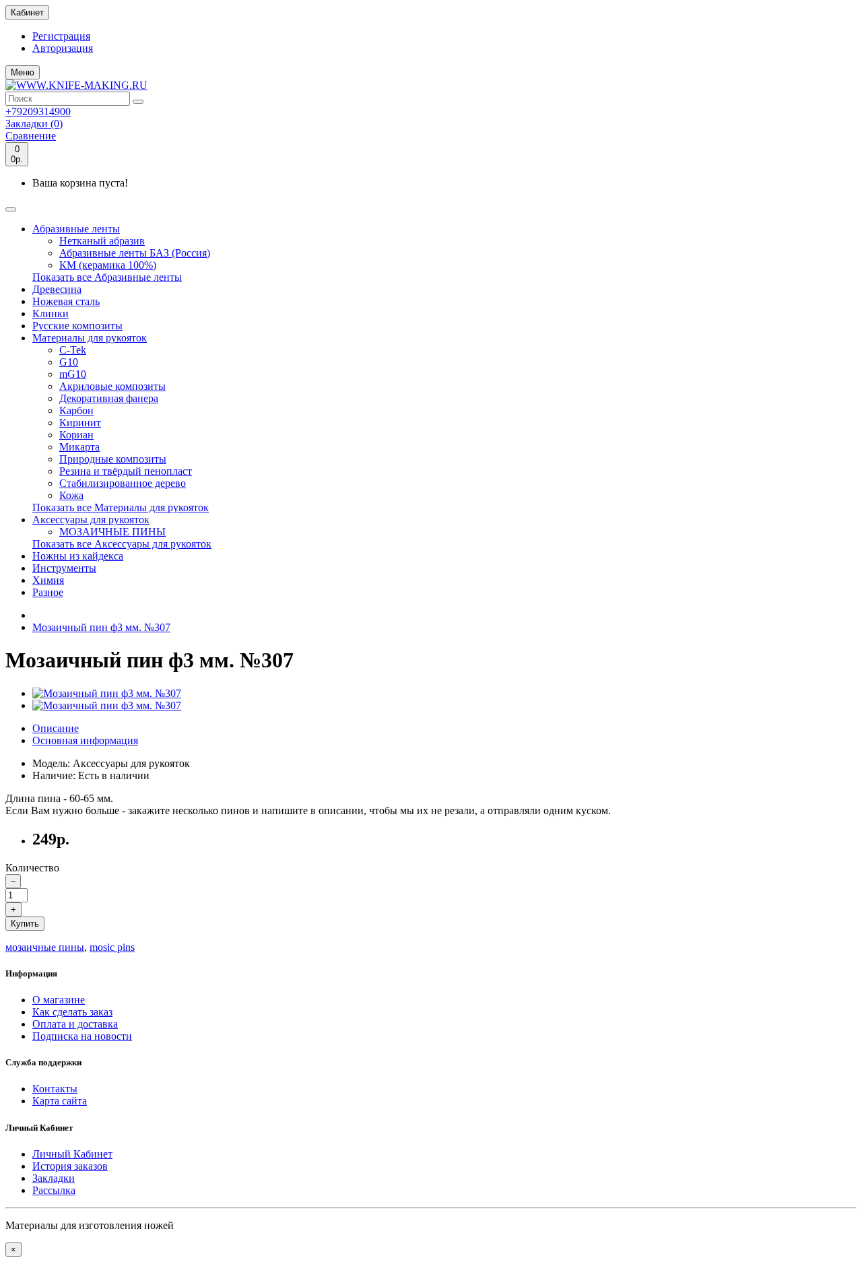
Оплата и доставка (75, 1024)
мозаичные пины (44, 947)
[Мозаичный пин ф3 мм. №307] (106, 693)
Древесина (56, 289)
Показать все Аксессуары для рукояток (121, 544)
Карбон (76, 410)
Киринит (80, 422)
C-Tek (72, 350)
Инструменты (64, 568)
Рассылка (53, 1190)
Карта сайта (59, 1100)
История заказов (70, 1166)
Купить (25, 924)
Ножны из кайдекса (77, 556)
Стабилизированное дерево (122, 483)
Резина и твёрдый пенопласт (125, 471)
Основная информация (85, 740)
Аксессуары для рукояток (91, 519)
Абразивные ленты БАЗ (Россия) (134, 253)
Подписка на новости (82, 1036)
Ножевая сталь (66, 301)
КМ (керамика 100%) (107, 265)
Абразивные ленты (76, 228)
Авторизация (62, 48)
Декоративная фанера (108, 398)
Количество (32, 867)
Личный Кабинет (72, 1154)
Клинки (50, 313)
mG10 (72, 374)
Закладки (53, 1178)
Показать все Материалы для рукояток (120, 507)
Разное (47, 592)
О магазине (58, 999)
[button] (22, 72)
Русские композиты (77, 325)
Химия (48, 580)
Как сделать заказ (72, 1012)
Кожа (71, 495)
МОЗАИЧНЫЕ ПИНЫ (112, 531)
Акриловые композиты (112, 386)
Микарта (79, 447)
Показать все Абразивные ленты (107, 277)
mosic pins (112, 947)
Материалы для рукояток (89, 337)
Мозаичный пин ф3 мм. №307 (101, 627)
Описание (55, 728)
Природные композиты (112, 459)
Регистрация (61, 36)
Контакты (54, 1088)
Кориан (76, 434)
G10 (68, 362)
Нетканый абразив (102, 240)
